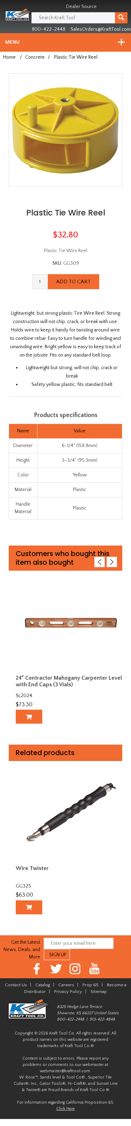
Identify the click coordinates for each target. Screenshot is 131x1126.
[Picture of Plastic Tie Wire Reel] (65, 129)
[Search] (121, 17)
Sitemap (98, 991)
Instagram (75, 969)
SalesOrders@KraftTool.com (101, 29)
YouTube (94, 969)
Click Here (65, 1108)
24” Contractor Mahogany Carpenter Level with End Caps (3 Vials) (69, 681)
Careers (66, 984)
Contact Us (16, 984)
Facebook (37, 969)
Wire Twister (32, 868)
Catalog (42, 984)
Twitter (56, 969)
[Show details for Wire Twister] (71, 813)
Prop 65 (90, 984)
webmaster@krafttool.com (65, 1071)
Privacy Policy (68, 991)
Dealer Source (81, 6)
